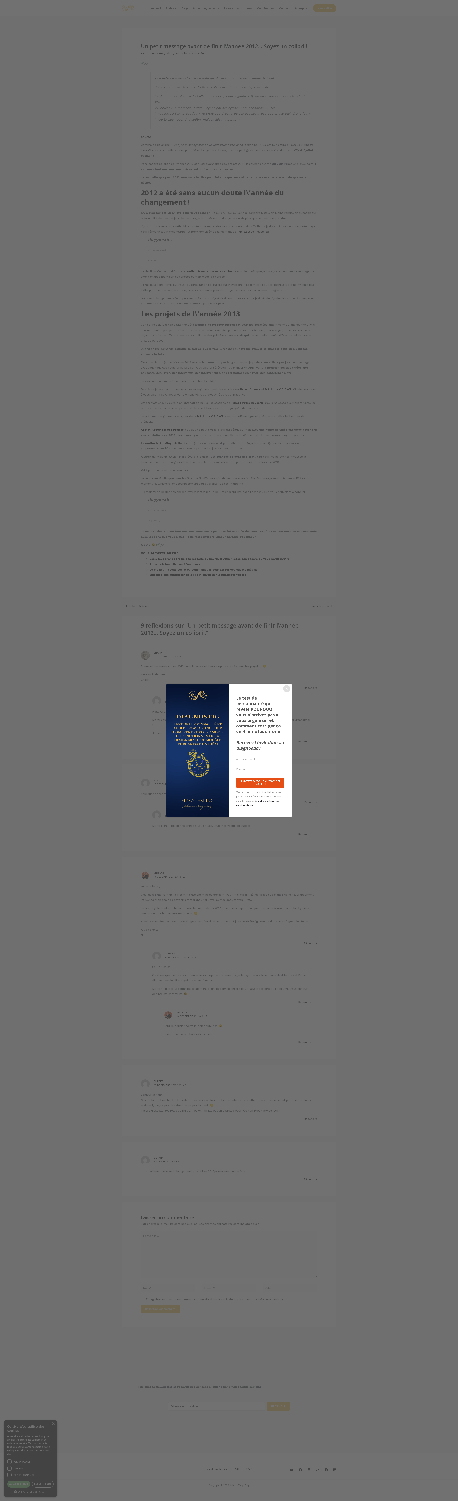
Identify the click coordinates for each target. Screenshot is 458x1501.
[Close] (286, 688)
